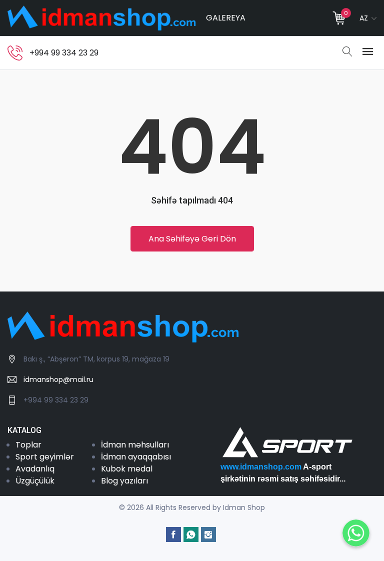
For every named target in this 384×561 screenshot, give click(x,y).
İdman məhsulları (135, 444)
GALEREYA (226, 18)
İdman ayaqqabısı (136, 456)
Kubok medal (126, 468)
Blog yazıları (124, 480)
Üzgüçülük (35, 480)
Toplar (29, 444)
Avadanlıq (35, 468)
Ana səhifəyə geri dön (192, 238)
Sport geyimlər (45, 456)
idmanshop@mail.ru (59, 379)
